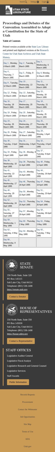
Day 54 (40, 201)
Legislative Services (16, 371)
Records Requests (27, 395)
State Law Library (40, 46)
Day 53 (22, 201)
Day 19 (7, 112)
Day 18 (40, 101)
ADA (27, 439)
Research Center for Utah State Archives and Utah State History (26, 54)
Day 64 (22, 231)
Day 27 (22, 132)
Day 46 (22, 182)
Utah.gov (27, 446)
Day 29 (40, 131)
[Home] (18, 10)
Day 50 (22, 191)
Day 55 (7, 210)
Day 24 (22, 121)
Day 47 (40, 182)
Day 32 (40, 141)
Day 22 (40, 111)
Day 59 (7, 220)
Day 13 (22, 93)
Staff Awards (13, 376)
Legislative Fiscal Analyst (19, 361)
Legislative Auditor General (20, 355)
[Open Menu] (44, 9)
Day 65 (40, 230)
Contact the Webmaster (27, 409)
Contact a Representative (20, 341)
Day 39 (22, 162)
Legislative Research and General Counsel (26, 366)
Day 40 (40, 162)
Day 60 (22, 221)
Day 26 (7, 132)
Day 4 (6, 71)
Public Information (18, 382)
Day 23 (7, 121)
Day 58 (40, 210)
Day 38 (7, 160)
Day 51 (40, 190)
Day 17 (22, 101)
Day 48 (7, 190)
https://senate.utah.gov (17, 289)
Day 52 (7, 200)
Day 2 (21, 63)
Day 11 (40, 81)
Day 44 (40, 170)
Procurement (27, 402)
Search (22, 2)
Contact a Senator (17, 296)
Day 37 (40, 151)
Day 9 (6, 83)
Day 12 (7, 93)
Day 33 (7, 152)
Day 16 (7, 101)
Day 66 (7, 240)
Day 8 (39, 73)
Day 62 (7, 230)
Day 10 (22, 81)
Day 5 (21, 73)
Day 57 (22, 211)
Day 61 (40, 221)
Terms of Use (27, 432)
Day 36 (22, 152)
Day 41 (7, 170)
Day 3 (39, 62)
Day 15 (40, 91)
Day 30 (7, 141)
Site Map (27, 424)
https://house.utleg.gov (17, 334)
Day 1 (6, 63)
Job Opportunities (27, 417)
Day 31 (22, 141)
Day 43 (22, 172)
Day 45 (7, 180)
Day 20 (22, 112)
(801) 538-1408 (25, 286)
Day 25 (40, 121)
